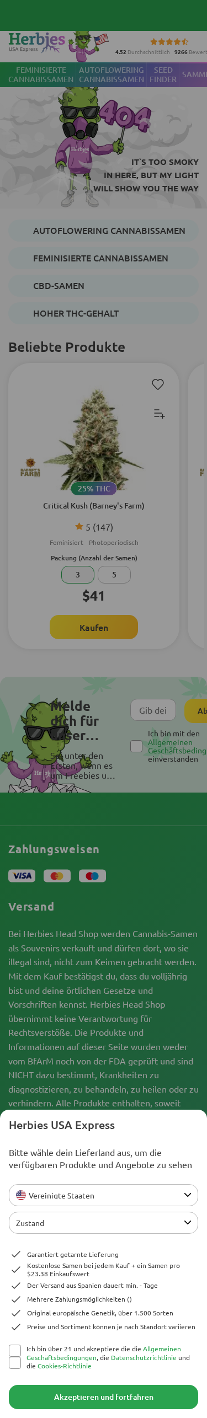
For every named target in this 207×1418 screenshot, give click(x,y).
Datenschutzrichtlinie (144, 1357)
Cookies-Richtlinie (65, 1365)
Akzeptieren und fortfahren (103, 1397)
